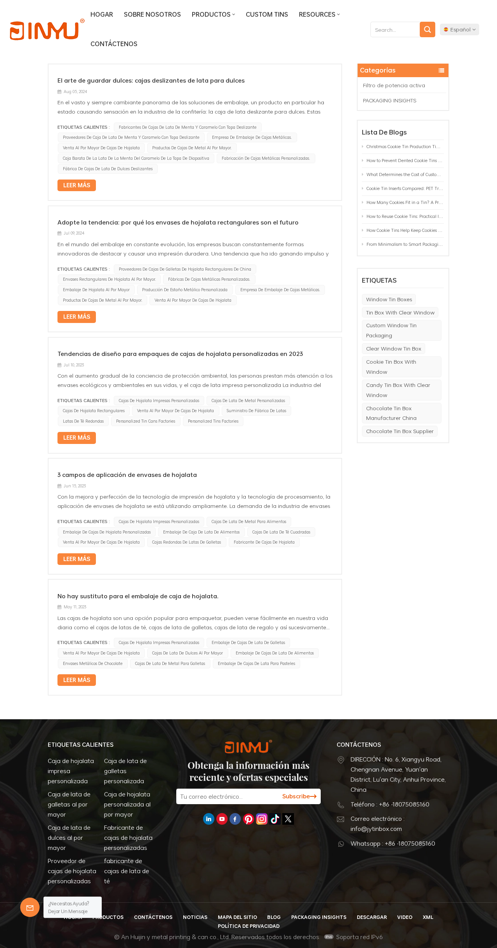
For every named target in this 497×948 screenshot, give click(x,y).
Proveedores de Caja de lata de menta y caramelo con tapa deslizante (131, 137)
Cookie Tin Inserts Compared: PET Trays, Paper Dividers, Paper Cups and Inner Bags (405, 188)
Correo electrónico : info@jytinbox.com (378, 823)
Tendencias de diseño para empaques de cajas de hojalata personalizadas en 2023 (180, 353)
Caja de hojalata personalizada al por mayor (127, 804)
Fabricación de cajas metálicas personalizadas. (266, 158)
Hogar (101, 14)
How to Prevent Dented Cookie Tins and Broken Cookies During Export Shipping (405, 160)
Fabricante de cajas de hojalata (264, 542)
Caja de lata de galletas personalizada (125, 771)
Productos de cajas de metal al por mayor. (191, 148)
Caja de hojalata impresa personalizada (71, 771)
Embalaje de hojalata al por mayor (96, 290)
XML (428, 916)
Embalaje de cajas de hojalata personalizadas (107, 532)
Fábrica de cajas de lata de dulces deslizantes (108, 169)
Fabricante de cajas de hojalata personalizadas (128, 837)
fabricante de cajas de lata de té (126, 871)
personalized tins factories (213, 421)
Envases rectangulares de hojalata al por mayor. (109, 279)
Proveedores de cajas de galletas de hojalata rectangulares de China (185, 269)
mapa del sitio (237, 916)
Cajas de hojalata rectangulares (94, 411)
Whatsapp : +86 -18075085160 (393, 843)
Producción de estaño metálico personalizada (185, 290)
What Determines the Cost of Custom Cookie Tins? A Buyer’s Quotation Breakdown (405, 174)
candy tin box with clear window (398, 390)
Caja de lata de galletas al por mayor (69, 804)
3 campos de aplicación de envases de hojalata (127, 474)
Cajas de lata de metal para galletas (170, 663)
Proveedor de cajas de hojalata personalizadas (72, 871)
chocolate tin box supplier (400, 431)
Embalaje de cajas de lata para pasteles (256, 663)
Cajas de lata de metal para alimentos (249, 521)
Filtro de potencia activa (394, 85)
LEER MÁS (76, 185)
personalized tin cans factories (145, 421)
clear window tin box (393, 348)
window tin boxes (389, 299)
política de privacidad (249, 925)
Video (404, 916)
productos (211, 14)
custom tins (267, 14)
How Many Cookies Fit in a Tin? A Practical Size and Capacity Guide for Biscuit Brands (405, 202)
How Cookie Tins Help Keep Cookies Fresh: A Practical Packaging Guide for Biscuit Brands (405, 230)
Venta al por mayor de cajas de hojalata (101, 148)
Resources (317, 14)
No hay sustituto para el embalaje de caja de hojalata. (138, 596)
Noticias (195, 916)
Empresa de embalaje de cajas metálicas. (252, 137)
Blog (274, 916)
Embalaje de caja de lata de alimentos (201, 532)
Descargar (372, 916)
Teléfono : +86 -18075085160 (390, 804)
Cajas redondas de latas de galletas (186, 542)
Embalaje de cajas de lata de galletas (248, 642)
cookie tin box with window (391, 366)
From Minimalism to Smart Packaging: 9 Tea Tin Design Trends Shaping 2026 (405, 244)
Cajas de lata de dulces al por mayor (187, 653)
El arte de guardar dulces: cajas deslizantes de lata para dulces (151, 80)
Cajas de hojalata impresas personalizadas (159, 400)
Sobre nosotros (152, 14)
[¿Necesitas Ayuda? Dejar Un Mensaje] (30, 907)
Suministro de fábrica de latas (256, 411)
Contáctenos (113, 43)
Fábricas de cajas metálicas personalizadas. (209, 279)
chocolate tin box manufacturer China (391, 413)
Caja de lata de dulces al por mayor (69, 837)
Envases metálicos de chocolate (93, 663)
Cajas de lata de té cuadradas (281, 532)
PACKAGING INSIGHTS (389, 100)
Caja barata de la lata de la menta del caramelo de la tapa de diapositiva (136, 158)
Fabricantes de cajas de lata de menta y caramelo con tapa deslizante (188, 127)
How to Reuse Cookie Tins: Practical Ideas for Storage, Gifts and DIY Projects (405, 216)
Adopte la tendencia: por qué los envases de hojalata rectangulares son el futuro (178, 222)
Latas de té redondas (83, 421)
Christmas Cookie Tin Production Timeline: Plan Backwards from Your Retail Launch (405, 146)
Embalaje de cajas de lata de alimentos (275, 653)
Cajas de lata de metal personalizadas (248, 400)
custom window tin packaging (391, 330)
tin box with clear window (400, 312)
